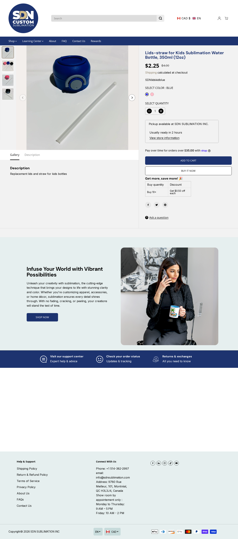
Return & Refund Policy (32, 474)
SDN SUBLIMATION (42, 531)
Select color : (159, 88)
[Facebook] (148, 205)
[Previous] (23, 97)
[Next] (132, 97)
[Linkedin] (159, 463)
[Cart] (226, 18)
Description (32, 155)
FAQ (64, 41)
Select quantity (157, 103)
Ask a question (158, 217)
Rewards (96, 41)
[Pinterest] (165, 205)
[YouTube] (176, 463)
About (52, 41)
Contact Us (78, 41)
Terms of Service (28, 481)
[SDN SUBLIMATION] (23, 18)
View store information (164, 138)
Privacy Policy (26, 487)
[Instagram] (165, 463)
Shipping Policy (27, 468)
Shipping (151, 72)
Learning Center (32, 41)
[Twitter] (157, 205)
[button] (189, 18)
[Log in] (219, 18)
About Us (23, 493)
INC (57, 531)
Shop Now (42, 317)
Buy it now (188, 170)
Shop (12, 41)
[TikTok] (171, 463)
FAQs (20, 499)
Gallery (14, 155)
